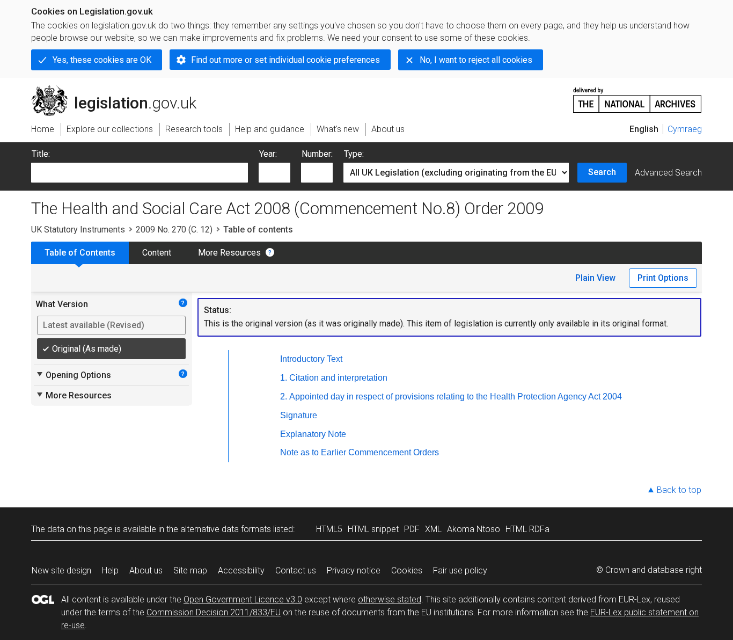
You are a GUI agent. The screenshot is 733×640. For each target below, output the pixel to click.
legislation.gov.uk (120, 89)
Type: (354, 154)
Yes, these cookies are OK (102, 60)
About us (146, 570)
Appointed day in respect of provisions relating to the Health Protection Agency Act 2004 (455, 396)
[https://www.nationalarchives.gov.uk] (637, 96)
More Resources (229, 253)
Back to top (679, 490)
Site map (190, 570)
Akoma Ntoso (473, 529)
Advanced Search (668, 173)
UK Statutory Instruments (78, 229)
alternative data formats (225, 529)
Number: (317, 154)
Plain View (595, 278)
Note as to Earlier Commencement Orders (359, 452)
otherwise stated (389, 599)
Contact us (295, 570)
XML (433, 529)
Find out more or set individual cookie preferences (285, 60)
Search (602, 172)
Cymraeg (685, 129)
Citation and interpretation (338, 377)
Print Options (662, 278)
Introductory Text (311, 358)
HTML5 (329, 529)
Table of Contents (80, 253)
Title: (41, 154)
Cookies (406, 570)
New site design (61, 570)
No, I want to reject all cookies (476, 60)
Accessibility (241, 570)
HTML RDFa (527, 529)
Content (156, 253)
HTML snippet (373, 529)
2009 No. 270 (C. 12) (174, 229)
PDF (412, 529)
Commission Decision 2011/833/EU (213, 612)
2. (283, 396)
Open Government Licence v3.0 (243, 599)
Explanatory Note (313, 434)
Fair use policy (460, 570)
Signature (298, 415)
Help (110, 570)
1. (283, 377)
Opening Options (73, 374)
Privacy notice (353, 570)
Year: (268, 154)
